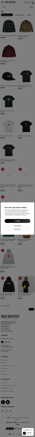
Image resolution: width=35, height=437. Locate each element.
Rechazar (17, 229)
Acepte (17, 221)
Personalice (17, 225)
